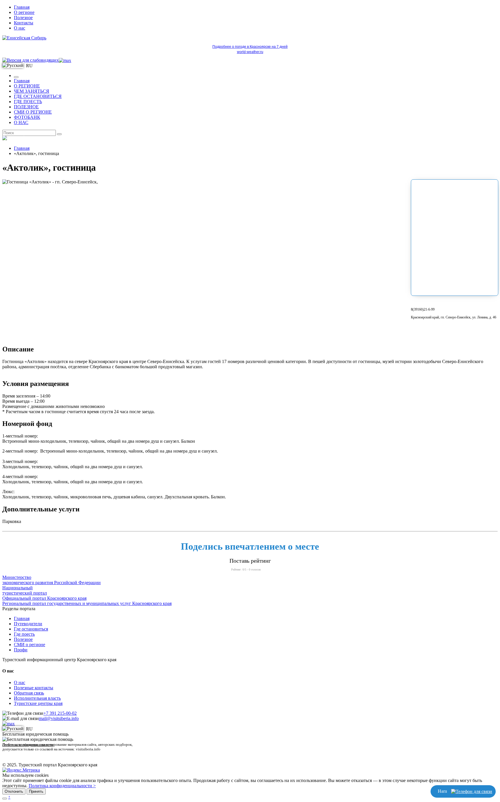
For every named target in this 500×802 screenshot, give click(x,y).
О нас (19, 27)
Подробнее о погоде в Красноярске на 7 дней (250, 47)
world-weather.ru (250, 52)
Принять (36, 791)
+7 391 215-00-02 (60, 713)
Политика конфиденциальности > (62, 785)
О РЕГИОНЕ (27, 85)
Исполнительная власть (37, 698)
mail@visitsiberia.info (59, 718)
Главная (22, 7)
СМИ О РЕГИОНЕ (33, 112)
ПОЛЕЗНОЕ (26, 106)
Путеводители (28, 623)
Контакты (23, 22)
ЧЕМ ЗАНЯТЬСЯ (31, 91)
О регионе (24, 12)
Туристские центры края (38, 703)
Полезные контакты (33, 687)
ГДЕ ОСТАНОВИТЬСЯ (38, 96)
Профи (20, 649)
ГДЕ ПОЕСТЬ (28, 101)
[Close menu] (16, 77)
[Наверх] (4, 798)
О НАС (21, 122)
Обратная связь (29, 692)
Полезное (23, 17)
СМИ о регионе (29, 644)
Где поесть (24, 634)
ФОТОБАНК (27, 117)
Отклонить (14, 791)
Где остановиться (31, 628)
